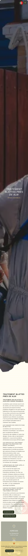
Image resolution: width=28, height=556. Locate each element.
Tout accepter (9, 551)
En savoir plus (8, 512)
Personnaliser (14, 553)
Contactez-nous (9, 516)
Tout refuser (19, 551)
